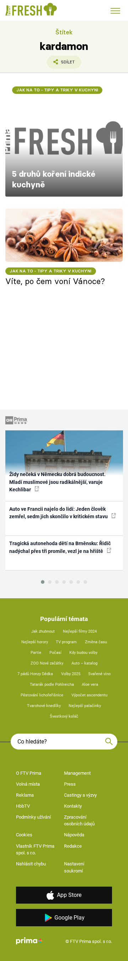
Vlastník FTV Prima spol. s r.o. (35, 849)
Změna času (96, 642)
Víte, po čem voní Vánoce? (55, 281)
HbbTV (23, 806)
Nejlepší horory (34, 642)
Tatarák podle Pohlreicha (52, 684)
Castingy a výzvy (80, 795)
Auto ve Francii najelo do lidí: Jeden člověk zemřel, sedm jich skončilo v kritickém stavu (59, 512)
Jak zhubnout (43, 631)
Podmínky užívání (33, 817)
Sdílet (61, 64)
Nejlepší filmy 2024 (80, 631)
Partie (36, 652)
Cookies (24, 834)
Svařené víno (99, 674)
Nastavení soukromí (74, 867)
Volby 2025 (70, 674)
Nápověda (74, 834)
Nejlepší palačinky (85, 705)
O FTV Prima (28, 773)
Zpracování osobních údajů (79, 820)
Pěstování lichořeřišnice (42, 695)
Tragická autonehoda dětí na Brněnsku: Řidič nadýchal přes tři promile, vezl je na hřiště (60, 547)
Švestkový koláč (64, 716)
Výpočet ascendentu (89, 695)
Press (70, 784)
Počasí (55, 652)
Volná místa (28, 784)
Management (77, 773)
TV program (66, 642)
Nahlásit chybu (31, 863)
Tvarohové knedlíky (44, 705)
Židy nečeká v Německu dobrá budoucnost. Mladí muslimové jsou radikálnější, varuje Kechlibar (57, 481)
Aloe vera (90, 684)
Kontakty (73, 806)
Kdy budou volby (83, 652)
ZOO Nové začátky (47, 663)
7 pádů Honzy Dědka (35, 674)
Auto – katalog (84, 663)
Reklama (25, 795)
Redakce (73, 846)
